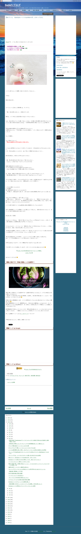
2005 (9, 516)
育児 (43, 10)
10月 (10, 428)
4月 (10, 488)
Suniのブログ (13, 5)
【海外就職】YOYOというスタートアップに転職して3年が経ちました (25, 484)
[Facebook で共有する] (11, 373)
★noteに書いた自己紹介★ (62, 67)
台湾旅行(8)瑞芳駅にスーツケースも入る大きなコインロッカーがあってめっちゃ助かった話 (68, 178)
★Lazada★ (65, 229)
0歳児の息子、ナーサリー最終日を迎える (18, 467)
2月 (10, 492)
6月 (10, 436)
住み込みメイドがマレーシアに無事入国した (19, 481)
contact (70, 10)
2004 (9, 518)
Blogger (54, 531)
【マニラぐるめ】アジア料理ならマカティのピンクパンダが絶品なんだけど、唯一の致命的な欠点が (68, 137)
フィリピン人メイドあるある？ (16, 475)
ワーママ (48, 10)
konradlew (40, 531)
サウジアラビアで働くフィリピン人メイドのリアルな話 (21, 448)
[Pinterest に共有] (12, 373)
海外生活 (38, 375)
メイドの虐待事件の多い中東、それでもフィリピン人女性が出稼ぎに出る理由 (27, 450)
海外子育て (27, 375)
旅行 (29, 10)
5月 (10, 438)
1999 (9, 520)
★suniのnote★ (59, 65)
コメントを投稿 (11, 382)
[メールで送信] (7, 373)
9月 (10, 430)
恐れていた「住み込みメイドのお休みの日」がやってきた (22, 457)
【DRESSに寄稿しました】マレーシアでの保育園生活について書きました (26, 443)
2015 (9, 501)
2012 (9, 508)
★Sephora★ (65, 230)
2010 (9, 512)
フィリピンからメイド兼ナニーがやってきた (19, 461)
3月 (10, 490)
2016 (9, 499)
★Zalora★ (66, 227)
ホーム (29, 408)
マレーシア (21, 375)
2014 (9, 503)
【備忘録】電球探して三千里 (15, 471)
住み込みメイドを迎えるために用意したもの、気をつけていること (24, 459)
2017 (9, 497)
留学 (18, 10)
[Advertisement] (29, 30)
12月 (10, 423)
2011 (9, 510)
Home (7, 10)
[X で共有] (10, 373)
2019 (9, 420)
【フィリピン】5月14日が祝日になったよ (18, 477)
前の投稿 (49, 408)
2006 (9, 514)
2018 (9, 422)
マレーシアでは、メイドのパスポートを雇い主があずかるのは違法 (24, 455)
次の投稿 (8, 408)
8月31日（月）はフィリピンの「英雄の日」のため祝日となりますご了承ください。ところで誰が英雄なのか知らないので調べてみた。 (68, 151)
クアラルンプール (14, 375)
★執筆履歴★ (59, 69)
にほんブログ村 (29, 252)
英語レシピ (64, 10)
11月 (10, 426)
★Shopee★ (65, 228)
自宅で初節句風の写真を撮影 (15, 473)
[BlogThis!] (8, 373)
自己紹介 (13, 10)
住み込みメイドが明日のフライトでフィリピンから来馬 (21, 486)
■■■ (23, 46)
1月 (10, 495)
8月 (10, 432)
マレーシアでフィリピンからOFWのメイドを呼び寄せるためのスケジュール (26, 469)
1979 (9, 522)
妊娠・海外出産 (36, 10)
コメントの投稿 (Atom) (30, 412)
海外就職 (24, 10)
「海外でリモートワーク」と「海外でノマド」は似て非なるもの (68, 124)
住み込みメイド (56, 10)
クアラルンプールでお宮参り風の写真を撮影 (19, 479)
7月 (10, 434)
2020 (9, 417)
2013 (9, 505)
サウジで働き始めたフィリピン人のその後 (18, 445)
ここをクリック (24, 313)
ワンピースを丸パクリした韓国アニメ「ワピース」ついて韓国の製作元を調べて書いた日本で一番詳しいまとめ (68, 165)
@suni (7, 42)
